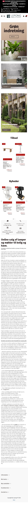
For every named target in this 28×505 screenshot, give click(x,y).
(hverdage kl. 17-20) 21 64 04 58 (10, 8)
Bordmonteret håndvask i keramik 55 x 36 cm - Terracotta (20, 205)
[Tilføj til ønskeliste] (12, 145)
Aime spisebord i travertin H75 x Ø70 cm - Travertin (7, 164)
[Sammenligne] (12, 148)
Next (26, 201)
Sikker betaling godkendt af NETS (10, 11)
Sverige (16, 405)
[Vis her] (12, 150)
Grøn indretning (14, 28)
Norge (21, 405)
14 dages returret (16, 10)
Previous (1, 201)
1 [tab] (13, 219)
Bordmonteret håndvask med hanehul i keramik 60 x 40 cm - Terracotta (7, 206)
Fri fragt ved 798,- (6, 10)
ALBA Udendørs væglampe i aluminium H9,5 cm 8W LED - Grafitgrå (20, 166)
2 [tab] (14, 219)
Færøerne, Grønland (9, 405)
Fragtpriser (6, 389)
